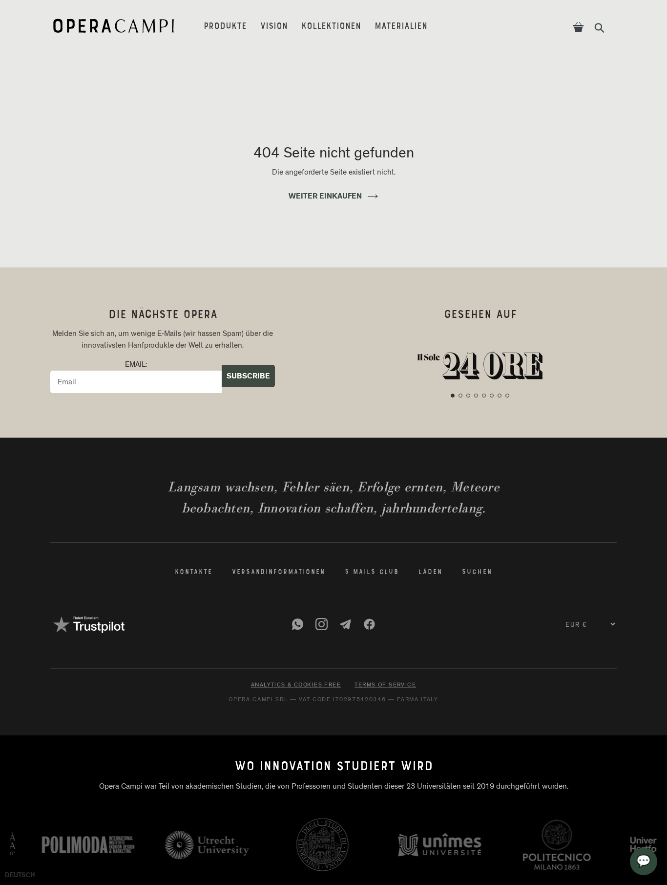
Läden (430, 572)
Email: (136, 364)
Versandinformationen (278, 572)
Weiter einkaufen (325, 196)
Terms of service (385, 684)
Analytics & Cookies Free (296, 684)
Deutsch (20, 875)
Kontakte (193, 572)
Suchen (477, 572)
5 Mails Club (372, 572)
